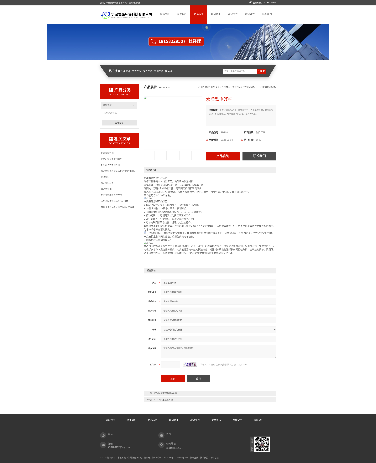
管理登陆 (194, 457)
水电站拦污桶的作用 (110, 165)
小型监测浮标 (110, 113)
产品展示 (199, 14)
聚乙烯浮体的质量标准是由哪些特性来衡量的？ (119, 171)
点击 (133, 105)
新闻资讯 (216, 14)
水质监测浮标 (107, 153)
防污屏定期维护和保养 (111, 159)
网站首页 (164, 14)
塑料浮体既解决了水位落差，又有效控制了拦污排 (119, 207)
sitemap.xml (182, 457)
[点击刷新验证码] (190, 364)
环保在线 (214, 457)
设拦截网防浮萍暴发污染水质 (114, 201)
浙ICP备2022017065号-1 (163, 457)
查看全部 (119, 123)
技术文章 (233, 14)
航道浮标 (105, 177)
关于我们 (182, 14)
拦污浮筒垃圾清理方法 (111, 195)
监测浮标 (107, 105)
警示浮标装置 (107, 183)
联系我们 (267, 14)
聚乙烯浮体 (106, 189)
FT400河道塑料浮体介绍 (165, 393)
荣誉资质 (216, 420)
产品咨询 (222, 156)
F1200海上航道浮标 (163, 399)
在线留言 (250, 14)
